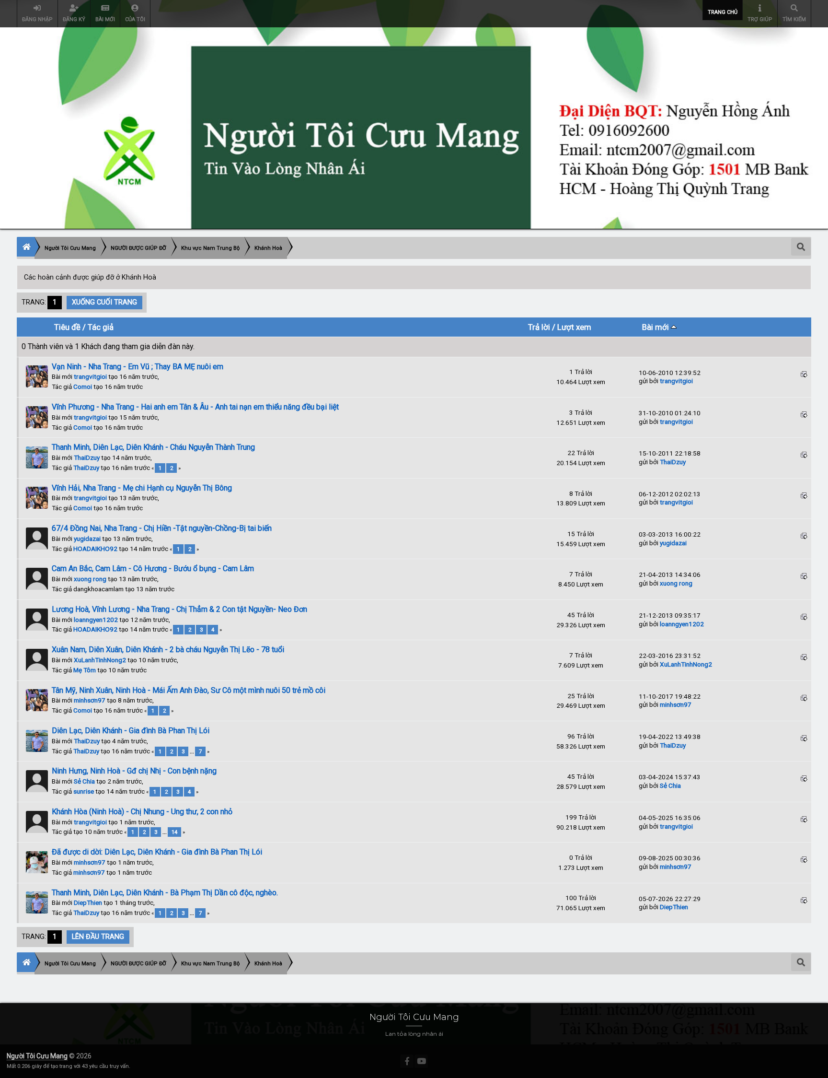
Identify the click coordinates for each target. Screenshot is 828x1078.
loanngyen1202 (96, 619)
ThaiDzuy (87, 457)
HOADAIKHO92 (95, 548)
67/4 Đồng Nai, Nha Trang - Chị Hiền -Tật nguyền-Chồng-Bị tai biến (162, 528)
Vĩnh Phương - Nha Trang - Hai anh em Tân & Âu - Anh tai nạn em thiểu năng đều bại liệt (195, 406)
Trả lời (539, 327)
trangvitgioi (90, 376)
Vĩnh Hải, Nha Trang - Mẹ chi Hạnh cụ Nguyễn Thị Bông (142, 487)
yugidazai (87, 538)
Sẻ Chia (84, 781)
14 (174, 832)
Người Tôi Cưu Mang (37, 1056)
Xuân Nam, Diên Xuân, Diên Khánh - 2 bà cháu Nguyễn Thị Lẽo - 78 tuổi (168, 649)
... (193, 751)
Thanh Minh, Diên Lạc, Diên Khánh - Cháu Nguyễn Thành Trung (153, 447)
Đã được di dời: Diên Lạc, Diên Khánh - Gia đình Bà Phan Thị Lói (157, 851)
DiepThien (88, 902)
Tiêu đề (67, 327)
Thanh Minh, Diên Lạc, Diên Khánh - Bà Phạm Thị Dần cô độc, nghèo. (165, 892)
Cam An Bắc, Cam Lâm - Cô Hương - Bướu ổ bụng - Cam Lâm (153, 568)
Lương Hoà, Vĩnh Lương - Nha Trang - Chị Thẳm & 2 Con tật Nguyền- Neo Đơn (179, 609)
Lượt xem (574, 327)
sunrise (83, 791)
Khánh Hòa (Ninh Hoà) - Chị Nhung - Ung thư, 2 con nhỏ (142, 811)
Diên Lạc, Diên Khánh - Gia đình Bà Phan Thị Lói (130, 730)
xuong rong (90, 579)
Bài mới (656, 327)
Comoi (82, 386)
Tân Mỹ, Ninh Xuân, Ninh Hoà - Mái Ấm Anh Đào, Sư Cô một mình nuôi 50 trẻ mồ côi (188, 690)
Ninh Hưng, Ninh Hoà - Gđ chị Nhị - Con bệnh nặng (134, 770)
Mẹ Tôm (84, 670)
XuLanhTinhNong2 (100, 660)
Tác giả (101, 327)
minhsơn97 (89, 700)
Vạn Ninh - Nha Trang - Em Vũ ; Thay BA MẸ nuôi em (137, 366)
